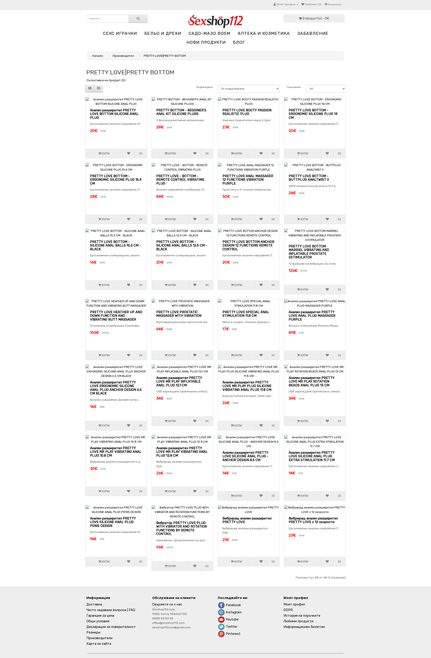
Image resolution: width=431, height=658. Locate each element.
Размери (93, 632)
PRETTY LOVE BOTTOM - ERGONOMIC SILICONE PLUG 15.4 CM (115, 179)
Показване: (294, 87)
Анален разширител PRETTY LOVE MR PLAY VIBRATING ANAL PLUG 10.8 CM (115, 452)
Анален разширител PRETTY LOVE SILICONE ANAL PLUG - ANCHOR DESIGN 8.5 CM (245, 456)
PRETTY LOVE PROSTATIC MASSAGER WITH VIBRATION (178, 314)
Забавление (312, 33)
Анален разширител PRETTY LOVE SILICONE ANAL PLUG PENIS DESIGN (113, 522)
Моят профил (294, 604)
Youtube (232, 619)
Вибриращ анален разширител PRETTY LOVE (247, 520)
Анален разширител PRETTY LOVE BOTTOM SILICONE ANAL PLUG (114, 114)
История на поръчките (302, 616)
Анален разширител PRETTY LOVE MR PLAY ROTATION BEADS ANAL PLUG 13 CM (311, 381)
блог (239, 42)
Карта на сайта (98, 644)
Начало (97, 55)
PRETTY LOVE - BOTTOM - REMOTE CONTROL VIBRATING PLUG (180, 179)
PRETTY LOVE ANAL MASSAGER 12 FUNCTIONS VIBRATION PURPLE (247, 179)
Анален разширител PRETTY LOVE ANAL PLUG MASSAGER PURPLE (312, 315)
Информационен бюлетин (304, 627)
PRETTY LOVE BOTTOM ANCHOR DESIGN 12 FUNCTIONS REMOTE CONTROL (248, 245)
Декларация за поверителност (111, 627)
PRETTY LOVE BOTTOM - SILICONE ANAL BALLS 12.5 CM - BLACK (181, 245)
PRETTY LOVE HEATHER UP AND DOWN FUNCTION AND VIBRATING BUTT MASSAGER (116, 315)
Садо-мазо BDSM (209, 33)
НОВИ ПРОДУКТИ (206, 42)
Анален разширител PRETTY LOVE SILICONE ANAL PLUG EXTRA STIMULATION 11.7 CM (312, 456)
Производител (123, 55)
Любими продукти (298, 621)
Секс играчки (120, 33)
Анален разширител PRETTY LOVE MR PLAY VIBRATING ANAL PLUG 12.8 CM (182, 452)
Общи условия (97, 621)
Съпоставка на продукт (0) (105, 80)
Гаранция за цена (100, 616)
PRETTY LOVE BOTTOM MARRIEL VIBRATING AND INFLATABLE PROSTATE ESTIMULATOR (309, 252)
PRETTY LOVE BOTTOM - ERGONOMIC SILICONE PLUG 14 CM (313, 114)
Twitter (231, 627)
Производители (99, 638)
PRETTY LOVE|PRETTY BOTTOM (165, 55)
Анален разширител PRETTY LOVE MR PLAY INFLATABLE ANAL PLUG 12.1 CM (179, 381)
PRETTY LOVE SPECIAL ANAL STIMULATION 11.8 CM (245, 314)
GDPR (288, 610)
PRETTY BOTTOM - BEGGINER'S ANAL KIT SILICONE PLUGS (181, 112)
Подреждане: (204, 87)
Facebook (233, 605)
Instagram (233, 612)
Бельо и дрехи (162, 33)
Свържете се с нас (167, 604)
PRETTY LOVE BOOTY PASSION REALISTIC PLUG (246, 112)
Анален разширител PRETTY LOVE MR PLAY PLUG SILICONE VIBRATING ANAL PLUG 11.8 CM (246, 386)
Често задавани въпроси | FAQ (110, 610)
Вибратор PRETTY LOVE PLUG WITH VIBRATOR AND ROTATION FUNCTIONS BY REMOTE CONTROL (181, 528)
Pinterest (232, 634)
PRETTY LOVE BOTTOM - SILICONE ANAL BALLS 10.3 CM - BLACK (115, 245)
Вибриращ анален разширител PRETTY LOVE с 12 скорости (313, 520)
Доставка (94, 604)
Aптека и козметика (264, 33)
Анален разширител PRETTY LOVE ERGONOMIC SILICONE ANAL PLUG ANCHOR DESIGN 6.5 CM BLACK (116, 388)
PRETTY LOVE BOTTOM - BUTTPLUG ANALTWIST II (309, 178)
